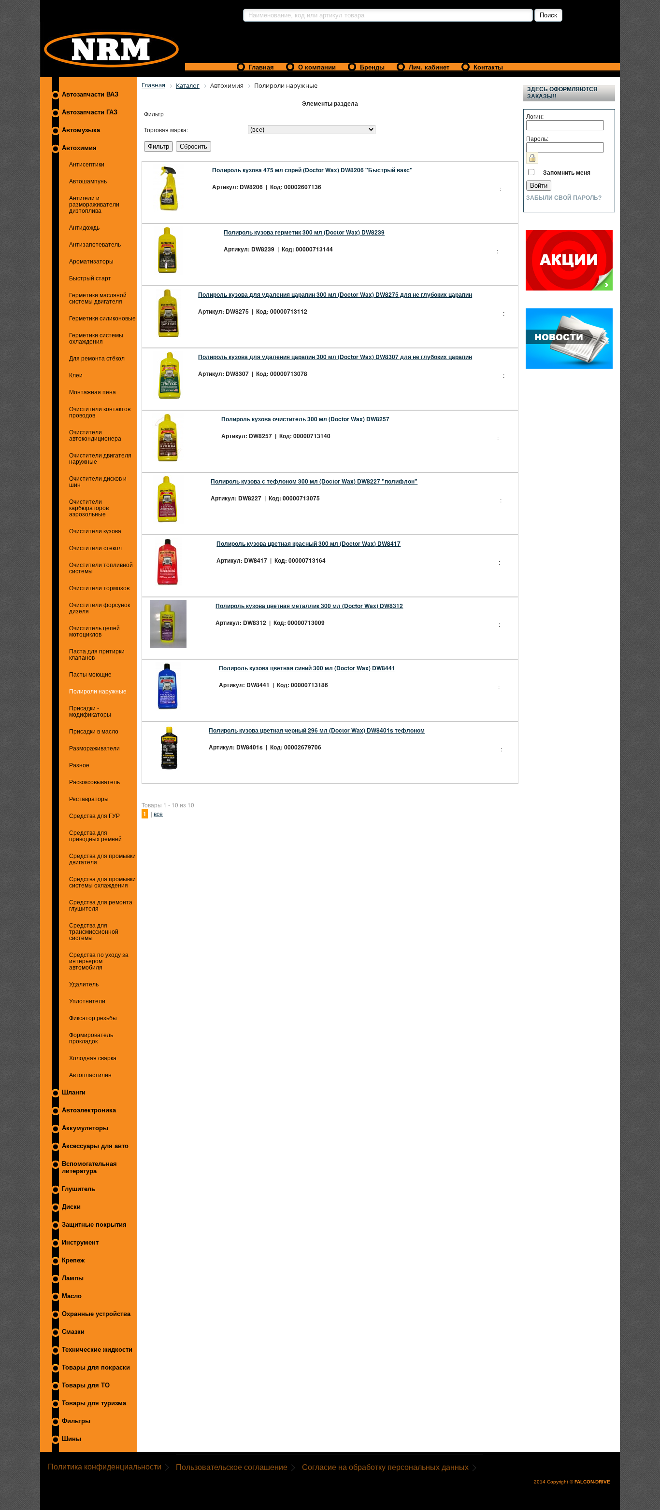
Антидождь (84, 227)
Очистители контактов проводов (99, 412)
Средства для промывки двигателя (102, 859)
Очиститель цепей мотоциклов (94, 631)
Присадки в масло (93, 731)
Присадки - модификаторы (90, 711)
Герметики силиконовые (102, 318)
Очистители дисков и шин (98, 481)
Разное (79, 765)
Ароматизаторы (91, 261)
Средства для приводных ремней (95, 836)
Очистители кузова (95, 531)
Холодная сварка (92, 1058)
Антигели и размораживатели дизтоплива (94, 204)
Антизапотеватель (95, 244)
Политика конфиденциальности (104, 1467)
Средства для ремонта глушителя (100, 905)
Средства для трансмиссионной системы (93, 931)
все (158, 813)
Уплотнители (87, 1001)
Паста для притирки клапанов (97, 654)
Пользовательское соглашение (231, 1467)
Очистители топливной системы (101, 568)
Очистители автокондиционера (95, 435)
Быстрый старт (90, 278)
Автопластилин (90, 1075)
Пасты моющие (90, 674)
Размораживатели (94, 748)
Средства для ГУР (94, 816)
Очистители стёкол (95, 548)
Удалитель (84, 984)
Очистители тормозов (99, 588)
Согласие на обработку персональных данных (385, 1467)
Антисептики (86, 164)
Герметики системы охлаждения (96, 338)
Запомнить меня (566, 172)
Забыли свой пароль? (564, 197)
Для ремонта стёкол (97, 358)
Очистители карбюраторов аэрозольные (89, 508)
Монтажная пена (92, 392)
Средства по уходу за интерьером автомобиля (99, 961)
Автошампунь (88, 181)
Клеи (76, 375)
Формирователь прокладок (91, 1038)
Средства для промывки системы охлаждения (102, 882)
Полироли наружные (98, 691)
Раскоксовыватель (94, 782)
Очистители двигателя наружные (100, 458)
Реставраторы (89, 799)
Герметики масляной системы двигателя (98, 298)
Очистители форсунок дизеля (99, 608)
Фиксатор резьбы (93, 1018)
